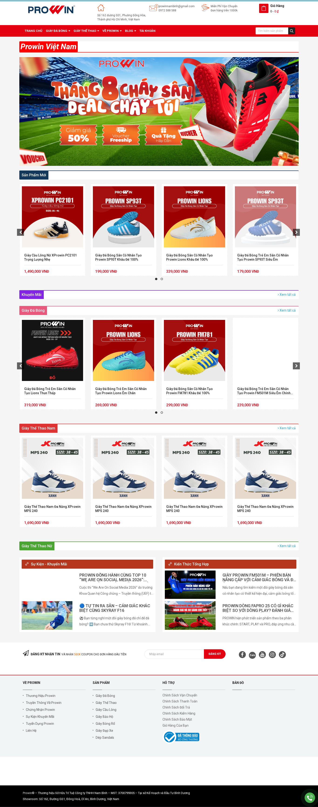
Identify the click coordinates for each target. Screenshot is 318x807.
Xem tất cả (287, 294)
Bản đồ (238, 683)
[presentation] (20, 232)
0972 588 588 (167, 10)
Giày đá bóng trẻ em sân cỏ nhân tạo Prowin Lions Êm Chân (121, 391)
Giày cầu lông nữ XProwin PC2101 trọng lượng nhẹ (50, 257)
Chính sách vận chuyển (179, 695)
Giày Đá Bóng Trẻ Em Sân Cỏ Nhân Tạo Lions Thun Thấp (50, 391)
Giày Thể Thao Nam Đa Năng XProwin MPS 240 (52, 509)
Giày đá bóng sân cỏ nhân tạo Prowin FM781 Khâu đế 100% (189, 391)
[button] (156, 279)
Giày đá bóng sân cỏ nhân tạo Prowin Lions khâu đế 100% (189, 257)
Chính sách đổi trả (176, 707)
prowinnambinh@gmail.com (177, 6)
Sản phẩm (101, 683)
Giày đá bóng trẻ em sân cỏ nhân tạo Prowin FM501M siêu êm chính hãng (264, 391)
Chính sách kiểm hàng (178, 713)
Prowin (27, 793)
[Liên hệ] (310, 797)
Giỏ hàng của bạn (175, 725)
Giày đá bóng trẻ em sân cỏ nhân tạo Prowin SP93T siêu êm (263, 257)
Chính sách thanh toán (179, 701)
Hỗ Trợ (168, 683)
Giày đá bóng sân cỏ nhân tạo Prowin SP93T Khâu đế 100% (118, 257)
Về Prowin (31, 683)
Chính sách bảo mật (177, 719)
